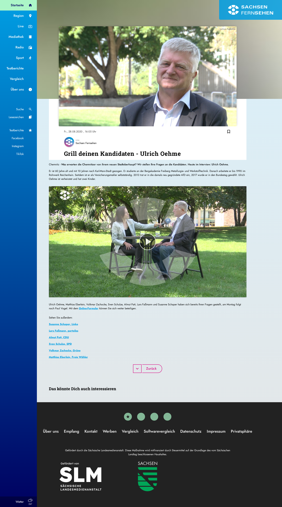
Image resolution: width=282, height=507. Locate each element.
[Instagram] (154, 417)
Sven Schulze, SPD (60, 344)
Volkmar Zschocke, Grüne (65, 350)
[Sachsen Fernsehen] (250, 10)
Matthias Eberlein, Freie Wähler (68, 357)
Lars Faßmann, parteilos (63, 331)
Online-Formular (88, 308)
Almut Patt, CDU (59, 337)
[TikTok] (167, 417)
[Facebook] (141, 417)
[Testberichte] (128, 417)
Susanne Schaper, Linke (63, 324)
